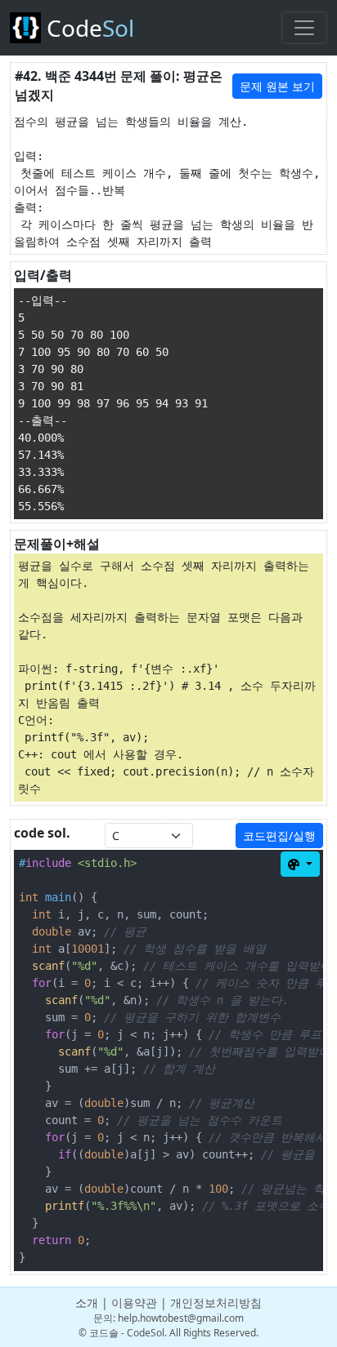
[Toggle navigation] (304, 27)
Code (87, 27)
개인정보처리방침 (216, 1302)
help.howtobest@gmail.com (181, 1318)
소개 (86, 1302)
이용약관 (134, 1302)
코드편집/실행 (279, 835)
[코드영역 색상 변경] (300, 864)
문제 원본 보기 (277, 86)
